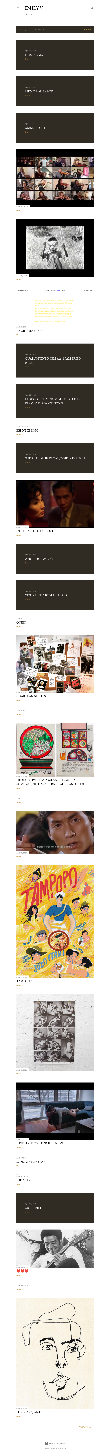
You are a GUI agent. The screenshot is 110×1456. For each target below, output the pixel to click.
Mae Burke (62, 1448)
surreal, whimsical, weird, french (55, 458)
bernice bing (27, 430)
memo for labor (39, 91)
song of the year (31, 1162)
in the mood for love (35, 531)
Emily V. (33, 8)
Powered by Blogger (57, 1443)
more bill (33, 1208)
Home (28, 14)
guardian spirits (31, 696)
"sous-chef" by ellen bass (46, 595)
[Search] (92, 7)
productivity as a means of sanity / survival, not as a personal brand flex (50, 782)
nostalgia (34, 55)
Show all (86, 30)
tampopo (24, 981)
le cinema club (29, 331)
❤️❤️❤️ (22, 1271)
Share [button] (27, 59)
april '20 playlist (39, 559)
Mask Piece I (35, 128)
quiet (21, 622)
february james (29, 1412)
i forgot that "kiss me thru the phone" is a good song (52, 401)
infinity (23, 1180)
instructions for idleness (39, 1143)
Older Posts (86, 1427)
